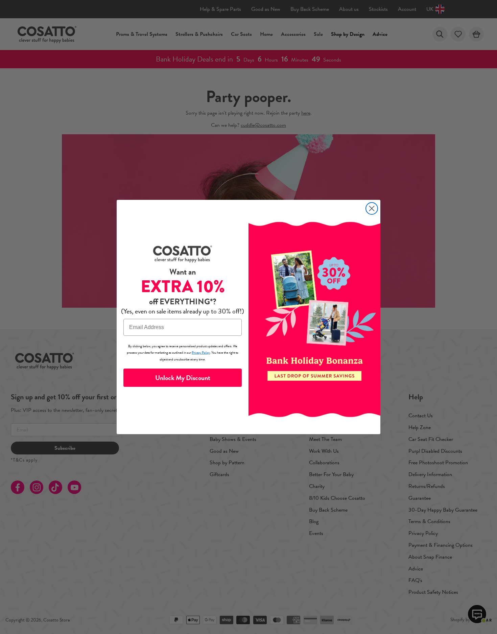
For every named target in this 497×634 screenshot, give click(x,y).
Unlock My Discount (182, 378)
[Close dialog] (372, 208)
